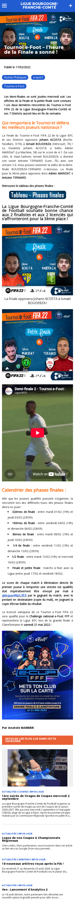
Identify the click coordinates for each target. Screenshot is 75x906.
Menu (6, 5)
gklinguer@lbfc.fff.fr (14, 595)
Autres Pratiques (15, 77)
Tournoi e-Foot (14, 86)
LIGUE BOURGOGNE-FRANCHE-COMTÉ (39, 6)
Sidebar (70, 5)
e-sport (38, 77)
